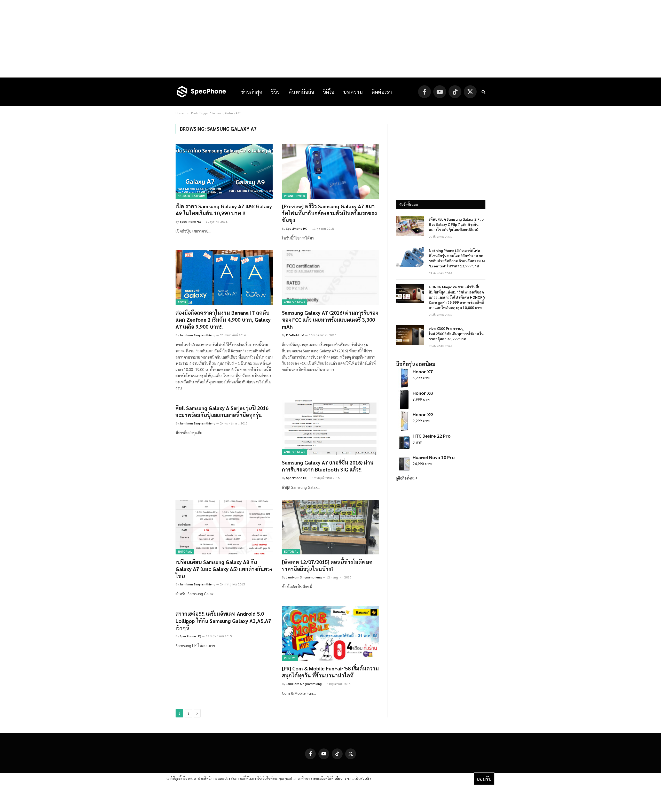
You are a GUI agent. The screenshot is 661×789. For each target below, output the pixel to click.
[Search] (483, 92)
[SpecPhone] (201, 92)
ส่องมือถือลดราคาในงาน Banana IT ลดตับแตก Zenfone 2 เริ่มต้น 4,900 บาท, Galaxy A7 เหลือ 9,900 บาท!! (223, 319)
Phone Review (294, 196)
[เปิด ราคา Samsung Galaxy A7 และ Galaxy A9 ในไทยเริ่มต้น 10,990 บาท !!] (224, 171)
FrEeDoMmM (295, 335)
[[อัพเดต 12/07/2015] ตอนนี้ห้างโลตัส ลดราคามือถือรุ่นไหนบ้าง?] (330, 527)
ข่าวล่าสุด (251, 91)
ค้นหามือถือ (301, 91)
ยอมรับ (484, 778)
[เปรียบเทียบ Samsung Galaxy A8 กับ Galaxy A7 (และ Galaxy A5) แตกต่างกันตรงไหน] (224, 527)
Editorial (185, 551)
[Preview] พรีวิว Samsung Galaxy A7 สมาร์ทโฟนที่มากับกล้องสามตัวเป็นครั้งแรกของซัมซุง (329, 213)
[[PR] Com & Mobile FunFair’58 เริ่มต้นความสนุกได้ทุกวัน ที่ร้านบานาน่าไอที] (330, 633)
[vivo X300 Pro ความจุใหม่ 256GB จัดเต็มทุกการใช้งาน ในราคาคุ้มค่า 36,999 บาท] (410, 335)
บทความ (353, 91)
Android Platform (191, 196)
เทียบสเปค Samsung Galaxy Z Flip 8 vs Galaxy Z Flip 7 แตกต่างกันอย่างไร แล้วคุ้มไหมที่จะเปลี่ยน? (456, 224)
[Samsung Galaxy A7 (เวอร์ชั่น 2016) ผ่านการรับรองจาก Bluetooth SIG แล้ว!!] (330, 427)
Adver (182, 302)
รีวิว (275, 91)
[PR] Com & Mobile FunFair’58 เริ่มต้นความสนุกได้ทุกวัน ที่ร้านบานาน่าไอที (330, 672)
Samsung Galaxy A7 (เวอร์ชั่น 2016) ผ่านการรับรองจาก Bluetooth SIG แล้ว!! (328, 466)
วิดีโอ (328, 91)
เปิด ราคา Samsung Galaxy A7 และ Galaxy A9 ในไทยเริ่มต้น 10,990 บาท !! (224, 209)
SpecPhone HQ (190, 221)
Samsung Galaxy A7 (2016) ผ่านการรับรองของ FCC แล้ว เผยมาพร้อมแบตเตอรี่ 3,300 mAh (330, 319)
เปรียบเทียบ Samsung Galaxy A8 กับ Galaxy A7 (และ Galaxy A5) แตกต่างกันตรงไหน (224, 569)
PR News (290, 658)
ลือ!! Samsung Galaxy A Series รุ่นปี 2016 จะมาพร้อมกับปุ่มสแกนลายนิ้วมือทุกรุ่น (222, 411)
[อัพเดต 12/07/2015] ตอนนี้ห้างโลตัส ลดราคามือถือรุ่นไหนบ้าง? (327, 565)
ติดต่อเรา (382, 91)
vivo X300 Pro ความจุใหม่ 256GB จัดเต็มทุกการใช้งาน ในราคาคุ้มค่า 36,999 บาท (456, 333)
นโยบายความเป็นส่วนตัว (352, 778)
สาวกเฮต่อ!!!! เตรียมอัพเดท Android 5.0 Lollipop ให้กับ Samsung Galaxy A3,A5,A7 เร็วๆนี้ (223, 620)
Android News (294, 302)
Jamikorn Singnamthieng (197, 335)
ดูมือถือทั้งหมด (407, 478)
